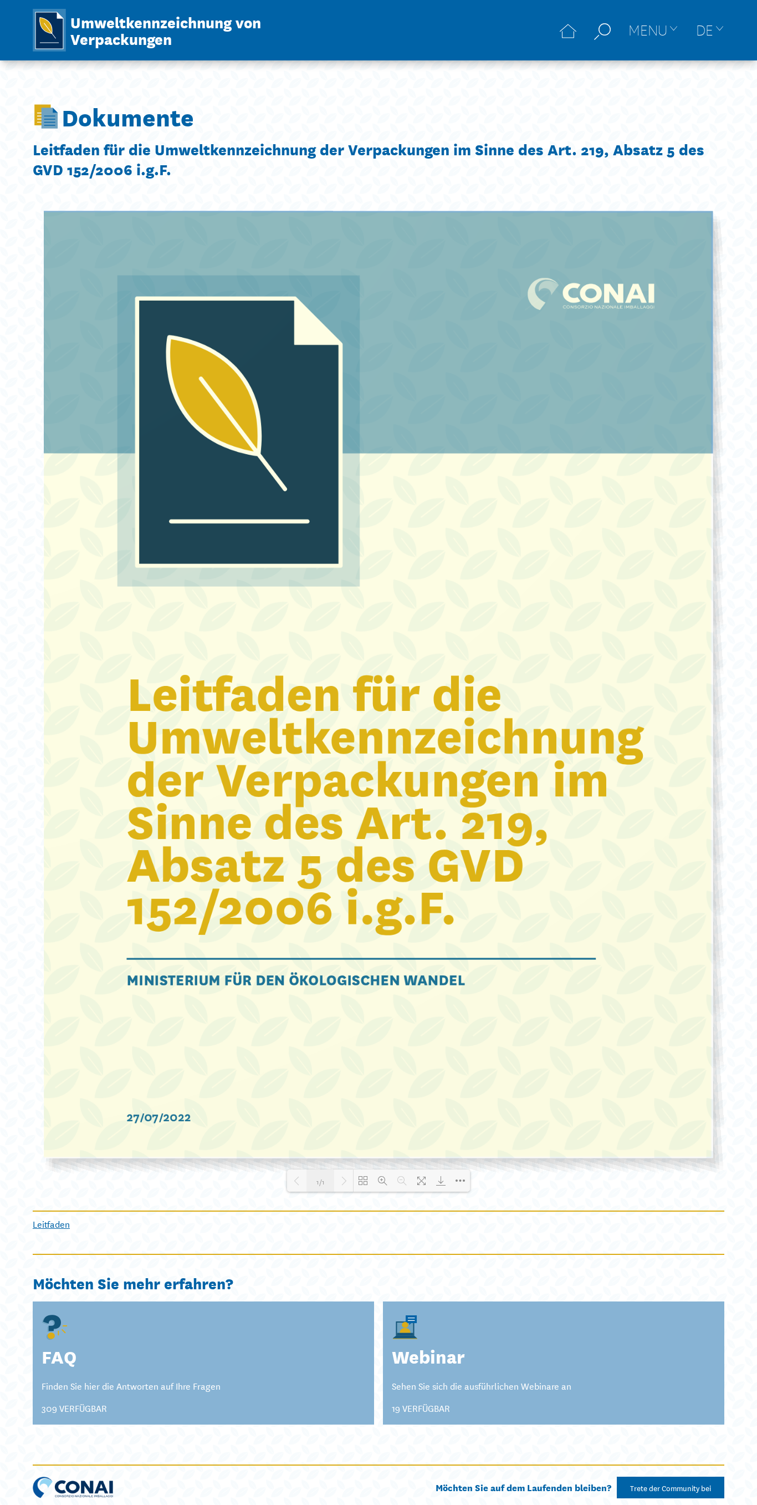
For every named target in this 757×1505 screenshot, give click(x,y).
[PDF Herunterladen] (441, 1181)
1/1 (320, 1180)
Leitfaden (51, 1224)
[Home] (568, 30)
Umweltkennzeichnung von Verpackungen (165, 30)
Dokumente (128, 116)
